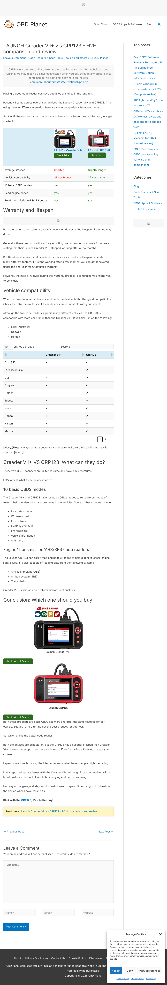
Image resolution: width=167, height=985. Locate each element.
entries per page (24, 346)
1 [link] (100, 439)
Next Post (105, 831)
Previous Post (14, 831)
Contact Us (58, 958)
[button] (160, 934)
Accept (116, 970)
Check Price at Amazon (18, 661)
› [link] (111, 439)
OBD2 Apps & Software (127, 24)
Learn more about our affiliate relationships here (58, 82)
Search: (65, 346)
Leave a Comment (14, 57)
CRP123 (26, 800)
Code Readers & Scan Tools (45, 57)
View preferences (149, 970)
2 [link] (105, 439)
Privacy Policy (137, 978)
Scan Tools (101, 24)
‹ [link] (94, 439)
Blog (149, 24)
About (17, 958)
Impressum (151, 978)
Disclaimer (95, 958)
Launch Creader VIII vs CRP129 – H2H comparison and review (59, 811)
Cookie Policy (123, 978)
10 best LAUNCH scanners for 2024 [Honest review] (144, 138)
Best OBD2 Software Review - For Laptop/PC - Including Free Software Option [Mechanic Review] (148, 68)
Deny (130, 970)
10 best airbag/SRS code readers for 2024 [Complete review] (147, 89)
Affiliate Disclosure (36, 958)
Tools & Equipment (75, 57)
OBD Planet (31, 24)
